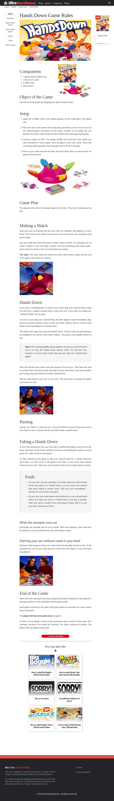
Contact (79, 767)
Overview (10, 18)
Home (7, 7)
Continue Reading (55, 636)
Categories (57, 3)
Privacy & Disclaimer (83, 772)
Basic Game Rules (10, 24)
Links (10, 41)
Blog (41, 3)
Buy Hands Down (10, 30)
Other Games (10, 45)
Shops (67, 3)
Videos (10, 36)
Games (48, 3)
